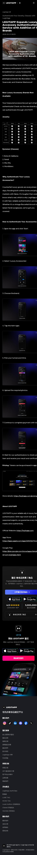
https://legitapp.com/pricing (25, 496)
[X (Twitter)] (31, 723)
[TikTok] (10, 723)
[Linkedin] (15, 723)
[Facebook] (26, 723)
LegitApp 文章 (6, 12)
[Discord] (20, 723)
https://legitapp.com (25, 531)
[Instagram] (4, 723)
